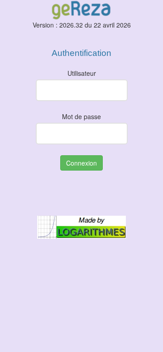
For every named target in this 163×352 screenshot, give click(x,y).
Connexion (81, 162)
